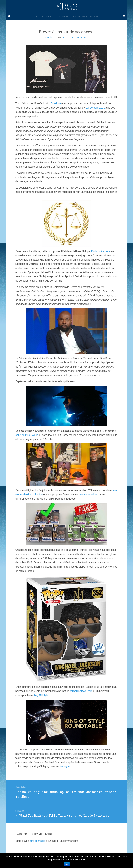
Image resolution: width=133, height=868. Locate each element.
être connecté (37, 840)
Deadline (56, 103)
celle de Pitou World (26, 435)
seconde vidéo (88, 494)
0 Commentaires (80, 38)
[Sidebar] (9, 16)
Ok (66, 864)
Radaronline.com (100, 251)
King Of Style (40, 695)
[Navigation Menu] (124, 16)
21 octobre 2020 (95, 107)
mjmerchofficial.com (81, 691)
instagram (65, 766)
